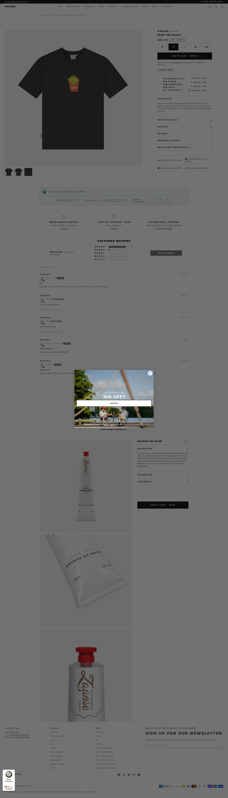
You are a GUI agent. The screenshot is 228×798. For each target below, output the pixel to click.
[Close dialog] (150, 373)
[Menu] (13, 771)
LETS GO (114, 403)
